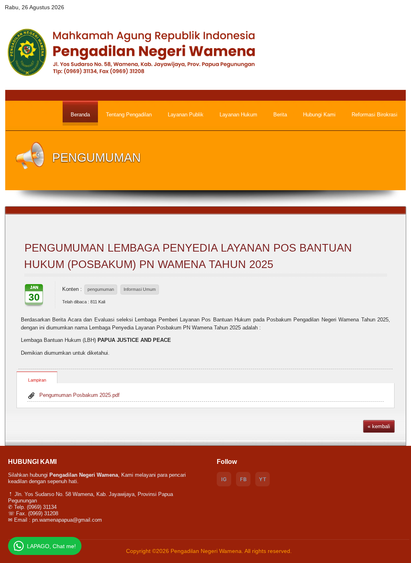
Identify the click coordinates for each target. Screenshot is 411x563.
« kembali (379, 426)
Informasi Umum (140, 289)
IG (224, 479)
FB (243, 479)
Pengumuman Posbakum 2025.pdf (79, 395)
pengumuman (100, 289)
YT (262, 479)
